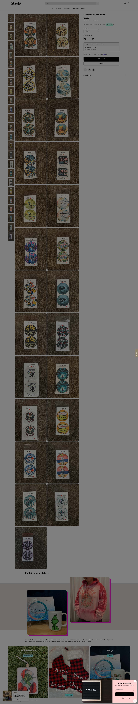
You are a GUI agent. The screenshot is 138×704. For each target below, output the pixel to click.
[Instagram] (123, 698)
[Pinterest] (126, 698)
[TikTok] (129, 698)
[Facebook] (119, 698)
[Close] (135, 681)
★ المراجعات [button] (136, 353)
